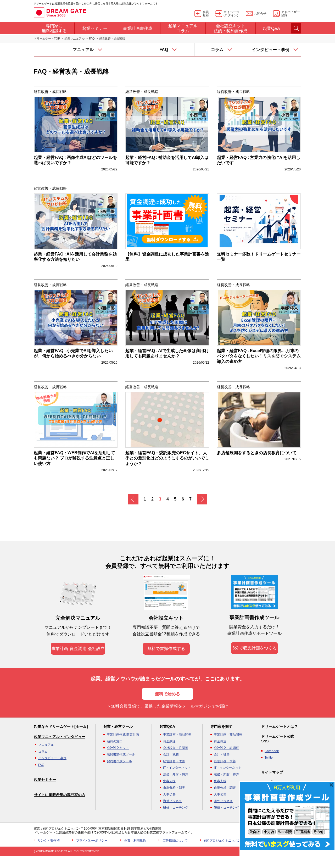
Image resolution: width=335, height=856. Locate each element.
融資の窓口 (114, 741)
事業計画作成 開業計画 (123, 734)
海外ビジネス (172, 801)
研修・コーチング (175, 807)
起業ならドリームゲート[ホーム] (61, 726)
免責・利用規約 (135, 840)
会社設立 (96, 648)
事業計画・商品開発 (177, 734)
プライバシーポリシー (92, 840)
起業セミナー (45, 779)
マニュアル (46, 745)
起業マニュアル (74, 38)
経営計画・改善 (174, 761)
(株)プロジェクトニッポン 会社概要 (229, 840)
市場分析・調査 (174, 788)
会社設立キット (118, 748)
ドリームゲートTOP (47, 38)
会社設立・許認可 (175, 748)
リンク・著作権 (49, 840)
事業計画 (59, 648)
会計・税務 (171, 754)
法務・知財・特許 (175, 774)
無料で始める (167, 694)
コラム (43, 751)
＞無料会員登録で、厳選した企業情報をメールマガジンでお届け (167, 706)
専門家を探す (221, 726)
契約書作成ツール (119, 761)
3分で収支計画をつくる (254, 648)
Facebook (272, 751)
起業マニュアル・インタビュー (59, 737)
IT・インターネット (177, 768)
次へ (202, 499)
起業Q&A (167, 726)
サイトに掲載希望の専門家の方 (59, 795)
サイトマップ (272, 772)
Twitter (269, 757)
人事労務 (169, 794)
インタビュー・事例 (52, 758)
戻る (133, 499)
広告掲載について (175, 840)
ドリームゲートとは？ (279, 726)
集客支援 (169, 781)
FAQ (92, 38)
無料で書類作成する (166, 648)
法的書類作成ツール (121, 754)
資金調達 (78, 648)
